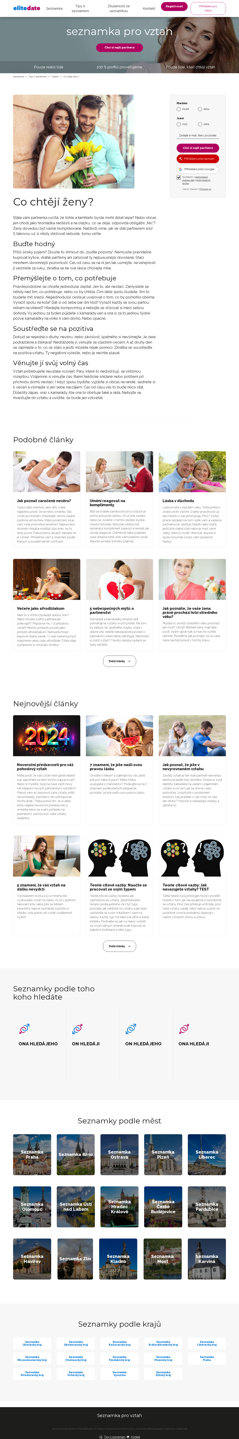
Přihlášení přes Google (199, 169)
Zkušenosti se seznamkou (119, 8)
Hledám (182, 103)
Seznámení (70, 1428)
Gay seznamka (138, 1428)
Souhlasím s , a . (196, 180)
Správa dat (182, 1428)
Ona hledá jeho (85, 1428)
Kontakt (149, 8)
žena (206, 124)
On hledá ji (99, 1428)
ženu (206, 108)
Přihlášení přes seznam (199, 158)
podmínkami (201, 177)
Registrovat (174, 6)
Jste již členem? (196, 189)
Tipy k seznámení (80, 8)
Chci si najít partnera (120, 47)
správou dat (188, 180)
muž (184, 124)
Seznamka (54, 8)
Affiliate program (155, 1428)
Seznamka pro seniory (118, 1428)
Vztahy (55, 76)
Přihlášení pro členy (208, 8)
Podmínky (170, 1428)
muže (185, 108)
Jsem (180, 118)
